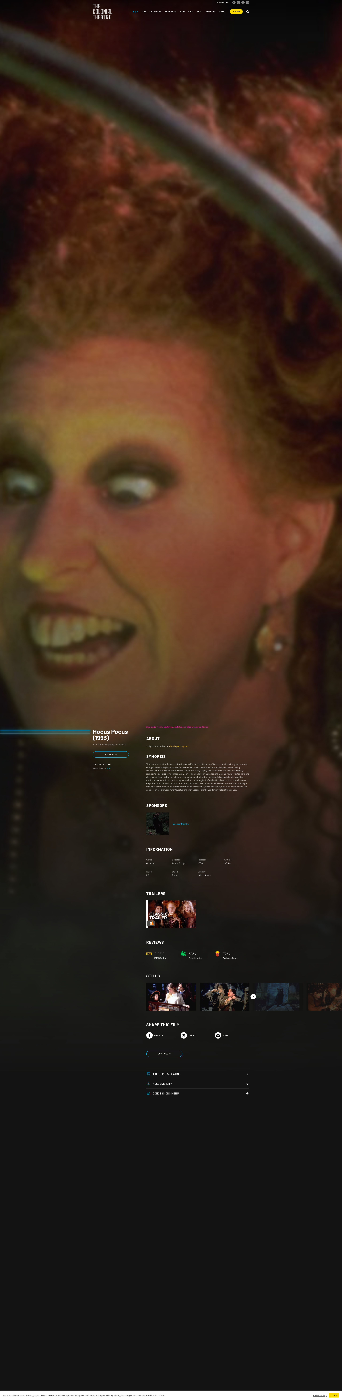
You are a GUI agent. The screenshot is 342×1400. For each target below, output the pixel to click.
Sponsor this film (181, 823)
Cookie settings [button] (320, 1395)
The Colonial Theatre (102, 11)
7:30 (109, 768)
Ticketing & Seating (167, 1074)
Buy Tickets (110, 754)
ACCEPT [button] (334, 1395)
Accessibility (162, 1083)
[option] (171, 914)
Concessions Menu (166, 1093)
